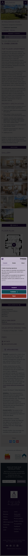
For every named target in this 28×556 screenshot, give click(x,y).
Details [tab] (14, 263)
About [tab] (23, 263)
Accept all (14, 287)
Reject (14, 296)
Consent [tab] (5, 263)
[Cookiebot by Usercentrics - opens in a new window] (20, 259)
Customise (13, 291)
